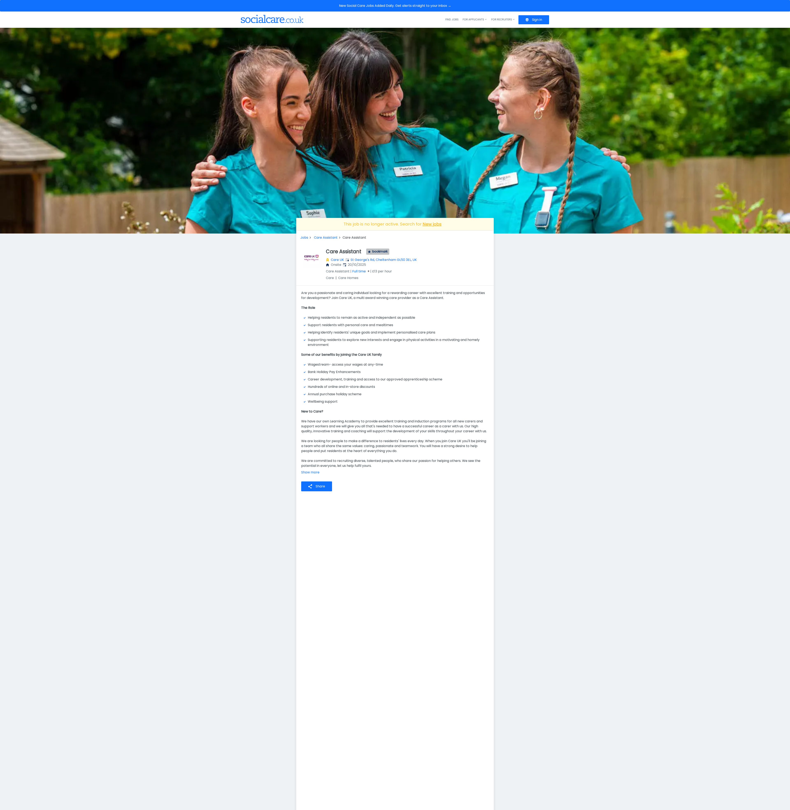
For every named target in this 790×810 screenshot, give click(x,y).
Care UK (337, 259)
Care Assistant (326, 237)
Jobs (304, 237)
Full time (359, 271)
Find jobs (452, 19)
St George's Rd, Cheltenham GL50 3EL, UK (384, 259)
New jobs (432, 224)
